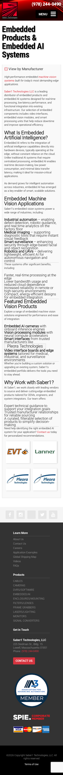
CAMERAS (19, 585)
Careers (17, 548)
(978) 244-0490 (30, 651)
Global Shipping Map (24, 556)
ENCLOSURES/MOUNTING (28, 598)
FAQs (16, 565)
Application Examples (25, 552)
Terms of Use (31, 764)
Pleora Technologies (25, 346)
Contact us (43, 432)
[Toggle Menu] (47, 14)
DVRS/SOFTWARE (23, 589)
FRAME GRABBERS (24, 607)
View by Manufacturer (26, 69)
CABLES (18, 581)
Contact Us (19, 543)
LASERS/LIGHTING (24, 611)
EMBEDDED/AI (21, 594)
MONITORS (19, 616)
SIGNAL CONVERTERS (26, 620)
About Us (18, 539)
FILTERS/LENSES (23, 603)
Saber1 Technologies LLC (19, 91)
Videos (17, 561)
